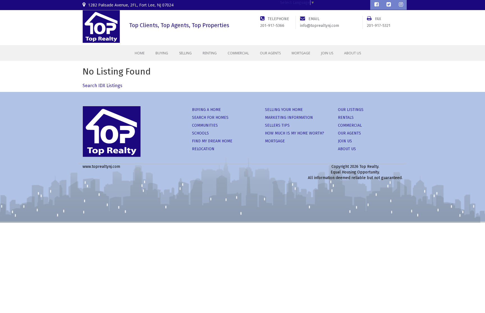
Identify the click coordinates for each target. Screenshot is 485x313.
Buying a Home (206, 109)
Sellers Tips (277, 125)
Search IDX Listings (102, 85)
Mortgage (301, 53)
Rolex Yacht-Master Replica (269, 183)
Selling (185, 53)
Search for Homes (210, 117)
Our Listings (350, 109)
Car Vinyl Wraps (292, 189)
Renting (210, 53)
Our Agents (270, 53)
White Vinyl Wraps (260, 189)
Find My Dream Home (212, 141)
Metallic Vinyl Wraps (406, 183)
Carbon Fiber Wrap (443, 183)
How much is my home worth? (294, 133)
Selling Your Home (284, 109)
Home (140, 53)
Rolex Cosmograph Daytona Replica (116, 183)
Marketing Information (289, 117)
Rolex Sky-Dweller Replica (320, 183)
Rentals (346, 117)
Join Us (327, 53)
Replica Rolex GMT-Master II (218, 183)
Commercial (238, 53)
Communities (205, 125)
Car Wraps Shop (321, 189)
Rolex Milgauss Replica (171, 183)
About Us (352, 53)
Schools (200, 133)
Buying (161, 53)
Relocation (203, 149)
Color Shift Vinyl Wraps (366, 183)
